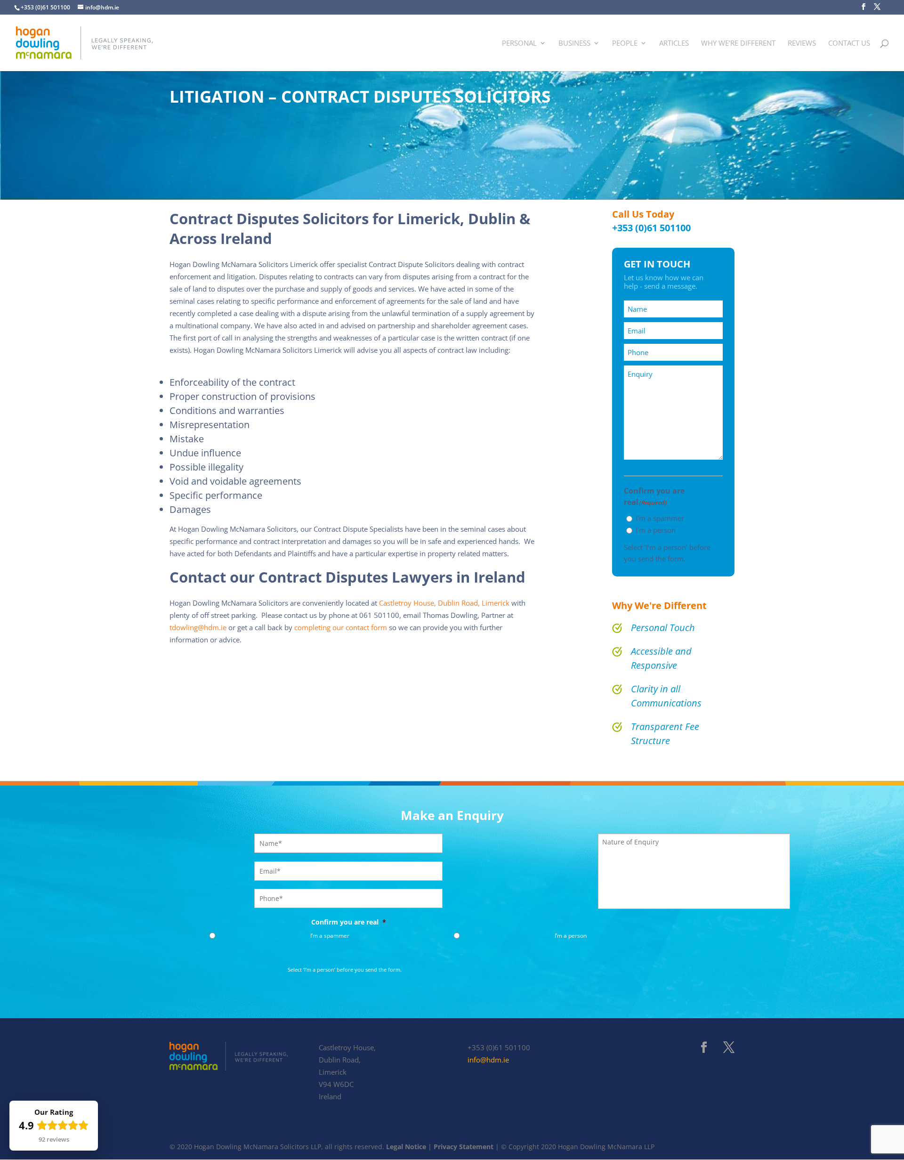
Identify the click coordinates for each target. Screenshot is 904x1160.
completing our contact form (340, 628)
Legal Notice (407, 1146)
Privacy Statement (463, 1146)
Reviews (802, 44)
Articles (674, 44)
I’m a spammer (660, 518)
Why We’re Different (738, 44)
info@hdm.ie (488, 1060)
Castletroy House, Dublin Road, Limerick (445, 603)
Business (574, 44)
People (625, 44)
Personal (519, 44)
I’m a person (656, 530)
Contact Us (849, 44)
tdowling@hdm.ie (198, 628)
